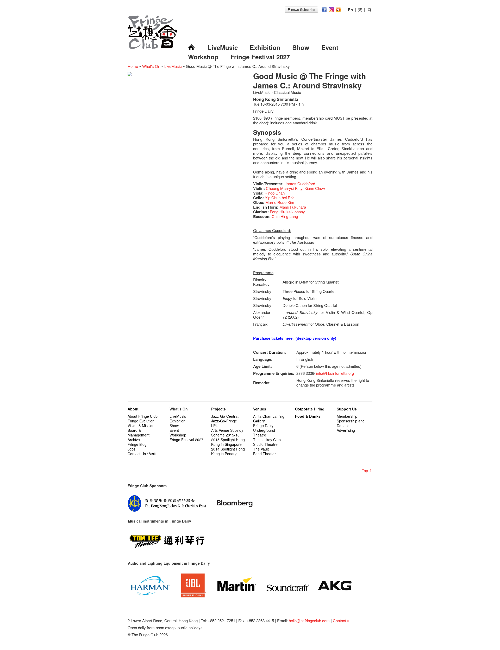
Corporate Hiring (309, 408)
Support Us (347, 408)
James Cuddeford (300, 183)
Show (300, 47)
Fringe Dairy (263, 425)
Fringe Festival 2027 (260, 56)
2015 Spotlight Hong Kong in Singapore (228, 442)
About (133, 408)
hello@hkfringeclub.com (309, 620)
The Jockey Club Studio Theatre (267, 442)
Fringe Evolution (141, 420)
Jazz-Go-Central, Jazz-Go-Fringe (225, 418)
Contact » (341, 620)
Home (133, 66)
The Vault (261, 449)
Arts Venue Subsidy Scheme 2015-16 (227, 432)
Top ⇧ (367, 470)
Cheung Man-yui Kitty (284, 188)
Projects (218, 408)
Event (329, 47)
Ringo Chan (275, 193)
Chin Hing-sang (285, 216)
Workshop (203, 56)
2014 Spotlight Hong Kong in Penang (228, 451)
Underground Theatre (264, 432)
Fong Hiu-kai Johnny (287, 211)
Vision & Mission (141, 425)
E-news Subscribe (301, 9)
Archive (134, 439)
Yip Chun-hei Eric (280, 197)
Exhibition (265, 47)
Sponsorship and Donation (351, 423)
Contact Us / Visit (142, 453)
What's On (151, 66)
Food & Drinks (308, 416)
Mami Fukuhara (292, 207)
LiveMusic (223, 47)
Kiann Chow (314, 188)
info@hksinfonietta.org (335, 373)
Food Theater (264, 453)
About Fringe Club (143, 416)
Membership (347, 416)
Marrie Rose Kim (279, 202)
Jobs (131, 449)
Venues (259, 408)
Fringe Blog (137, 444)
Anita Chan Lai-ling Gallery (268, 418)
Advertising (346, 430)
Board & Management (138, 432)
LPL (214, 425)
